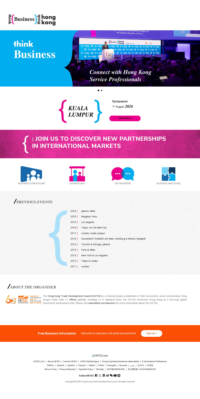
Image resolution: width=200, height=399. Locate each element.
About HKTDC (54, 361)
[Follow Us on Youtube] (115, 375)
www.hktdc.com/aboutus (101, 302)
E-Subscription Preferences (154, 361)
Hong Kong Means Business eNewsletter (120, 361)
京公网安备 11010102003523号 (142, 369)
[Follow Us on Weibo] (107, 375)
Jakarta (85, 210)
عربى (132, 365)
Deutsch (60, 365)
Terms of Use (50, 369)
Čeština (50, 365)
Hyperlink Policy (86, 369)
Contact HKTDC (70, 361)
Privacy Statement (67, 369)
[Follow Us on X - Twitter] (100, 375)
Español (71, 365)
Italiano (92, 365)
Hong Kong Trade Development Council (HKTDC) (74, 295)
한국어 (141, 365)
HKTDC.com (39, 361)
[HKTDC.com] (100, 355)
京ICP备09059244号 (116, 369)
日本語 (150, 365)
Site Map (100, 369)
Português (111, 365)
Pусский (123, 365)
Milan (92, 210)
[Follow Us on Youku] (118, 375)
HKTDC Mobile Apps (89, 361)
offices (73, 299)
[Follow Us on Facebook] (96, 375)
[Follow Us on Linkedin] (103, 375)
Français (82, 365)
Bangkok (85, 216)
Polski (101, 365)
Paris (94, 216)
